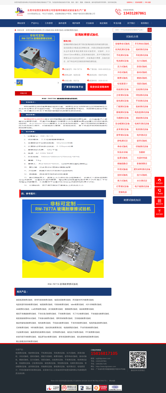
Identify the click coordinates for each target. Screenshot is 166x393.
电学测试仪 (142, 135)
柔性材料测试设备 (142, 169)
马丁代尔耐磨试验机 (81, 314)
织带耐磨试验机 (59, 332)
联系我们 (145, 23)
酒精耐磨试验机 (71, 309)
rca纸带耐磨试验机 (39, 309)
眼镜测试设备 (122, 112)
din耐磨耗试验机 (22, 309)
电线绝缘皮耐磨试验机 (98, 323)
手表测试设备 (142, 101)
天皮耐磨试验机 (22, 332)
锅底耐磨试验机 (46, 304)
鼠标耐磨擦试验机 (86, 309)
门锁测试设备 (122, 106)
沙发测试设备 (122, 95)
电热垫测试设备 (142, 112)
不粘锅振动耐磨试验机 (100, 314)
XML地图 (148, 2)
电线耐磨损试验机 (71, 327)
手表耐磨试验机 (64, 314)
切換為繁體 (138, 2)
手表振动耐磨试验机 (46, 318)
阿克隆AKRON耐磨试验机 (83, 300)
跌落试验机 (142, 66)
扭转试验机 (122, 175)
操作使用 (62, 23)
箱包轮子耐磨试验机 (75, 332)
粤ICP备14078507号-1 (99, 381)
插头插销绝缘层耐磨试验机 (88, 337)
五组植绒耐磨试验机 (82, 318)
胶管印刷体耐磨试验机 (43, 300)
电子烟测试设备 (142, 186)
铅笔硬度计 (122, 84)
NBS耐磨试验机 (37, 327)
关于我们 (131, 23)
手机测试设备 (122, 55)
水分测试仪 (142, 181)
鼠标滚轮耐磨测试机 (53, 327)
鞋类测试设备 (142, 129)
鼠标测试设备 (142, 106)
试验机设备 (49, 30)
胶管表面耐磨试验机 (67, 337)
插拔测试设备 (142, 118)
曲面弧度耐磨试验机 (24, 300)
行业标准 (90, 23)
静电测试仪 (122, 141)
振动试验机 (142, 72)
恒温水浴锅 (122, 152)
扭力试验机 (142, 175)
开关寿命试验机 (142, 44)
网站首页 (21, 23)
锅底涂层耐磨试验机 (62, 300)
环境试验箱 (122, 169)
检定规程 (104, 23)
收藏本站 (130, 2)
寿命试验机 (122, 146)
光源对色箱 (142, 158)
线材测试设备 (142, 49)
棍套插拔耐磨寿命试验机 (26, 318)
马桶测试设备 (122, 118)
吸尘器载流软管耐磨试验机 (27, 341)
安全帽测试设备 (122, 124)
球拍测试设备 (142, 95)
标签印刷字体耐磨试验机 (26, 337)
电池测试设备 (122, 61)
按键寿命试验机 (122, 44)
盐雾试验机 (122, 158)
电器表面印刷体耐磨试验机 (27, 304)
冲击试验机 (122, 72)
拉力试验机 (142, 61)
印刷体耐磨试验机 (61, 304)
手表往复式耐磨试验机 (47, 314)
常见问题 (117, 23)
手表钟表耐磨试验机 (79, 323)
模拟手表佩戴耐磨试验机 (26, 314)
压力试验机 (122, 66)
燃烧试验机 (142, 78)
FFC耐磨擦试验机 (92, 332)
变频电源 (122, 192)
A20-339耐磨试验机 (94, 304)
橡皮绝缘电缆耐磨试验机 (26, 323)
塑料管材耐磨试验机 (64, 318)
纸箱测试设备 (122, 89)
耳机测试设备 (142, 55)
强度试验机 (142, 84)
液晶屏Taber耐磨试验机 (47, 337)
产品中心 (35, 23)
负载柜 (142, 152)
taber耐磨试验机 (77, 304)
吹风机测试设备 (122, 49)
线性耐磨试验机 (44, 323)
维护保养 (76, 23)
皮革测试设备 (122, 129)
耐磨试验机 (59, 30)
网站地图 (112, 381)
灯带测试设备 (122, 186)
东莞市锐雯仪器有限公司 (35, 30)
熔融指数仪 (122, 163)
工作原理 (49, 23)
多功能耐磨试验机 (55, 309)
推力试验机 (122, 181)
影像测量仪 (142, 163)
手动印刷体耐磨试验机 (89, 327)
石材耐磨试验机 (22, 327)
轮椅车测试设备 (142, 124)
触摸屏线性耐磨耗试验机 (41, 332)
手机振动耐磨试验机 (61, 323)
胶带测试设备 (122, 135)
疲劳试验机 (142, 141)
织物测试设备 (142, 146)
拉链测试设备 (142, 89)
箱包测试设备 (122, 101)
